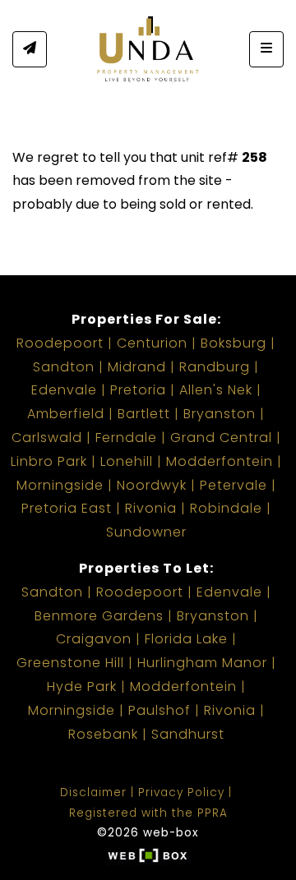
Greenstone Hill (70, 662)
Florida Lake (186, 638)
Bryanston (219, 413)
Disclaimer (93, 792)
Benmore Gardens (99, 615)
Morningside (60, 485)
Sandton (64, 366)
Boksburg (233, 343)
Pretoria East (66, 508)
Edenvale (64, 389)
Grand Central (221, 437)
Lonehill (126, 461)
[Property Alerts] (29, 49)
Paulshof (159, 710)
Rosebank (103, 734)
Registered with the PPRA (148, 813)
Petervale (233, 485)
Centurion (152, 343)
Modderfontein (219, 461)
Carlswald (47, 437)
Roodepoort (60, 343)
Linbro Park (49, 461)
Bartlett (144, 413)
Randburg (214, 366)
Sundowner (146, 532)
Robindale (226, 508)
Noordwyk (152, 485)
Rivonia (151, 508)
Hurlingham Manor (202, 662)
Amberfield (65, 413)
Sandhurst (187, 734)
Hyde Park (82, 686)
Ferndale (126, 437)
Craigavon (94, 638)
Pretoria (138, 389)
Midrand (137, 366)
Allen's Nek (215, 389)
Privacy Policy (181, 792)
